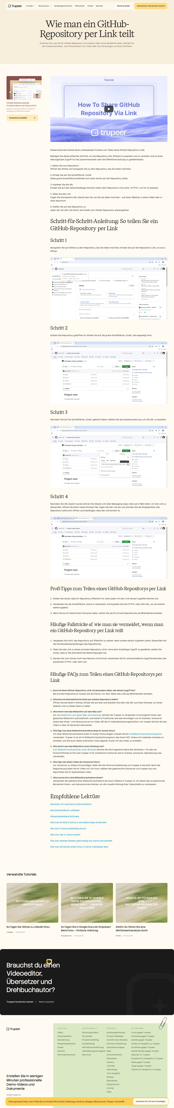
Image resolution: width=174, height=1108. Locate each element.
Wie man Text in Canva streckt (65, 834)
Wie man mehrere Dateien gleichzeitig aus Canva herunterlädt (81, 840)
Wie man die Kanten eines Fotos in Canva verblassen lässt (79, 846)
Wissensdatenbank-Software (64, 816)
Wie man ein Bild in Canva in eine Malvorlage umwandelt (78, 822)
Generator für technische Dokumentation (71, 804)
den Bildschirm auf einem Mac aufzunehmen (79, 715)
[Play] (109, 109)
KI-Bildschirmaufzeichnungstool (145, 734)
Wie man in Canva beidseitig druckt (68, 828)
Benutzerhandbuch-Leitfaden (65, 810)
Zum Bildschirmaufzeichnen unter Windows (75, 749)
